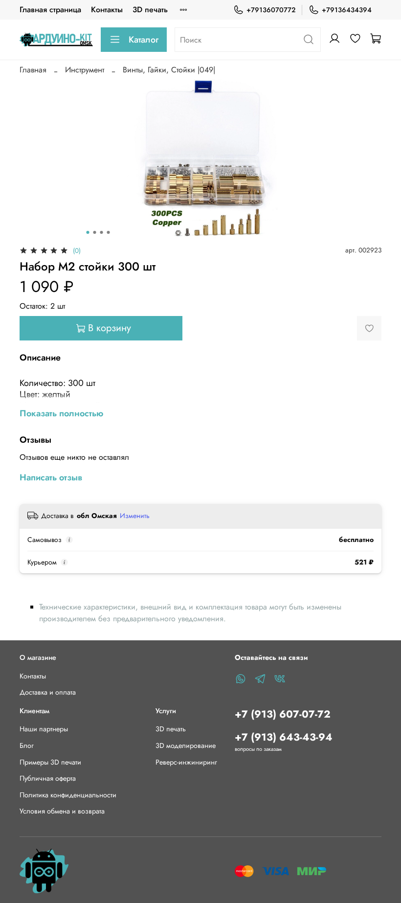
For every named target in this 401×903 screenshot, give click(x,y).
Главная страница (50, 9)
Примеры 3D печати (50, 762)
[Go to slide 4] (108, 232)
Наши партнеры (44, 729)
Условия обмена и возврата (62, 811)
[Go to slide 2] (94, 232)
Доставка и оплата (48, 692)
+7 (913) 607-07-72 (283, 714)
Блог (27, 745)
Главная (33, 69)
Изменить (135, 515)
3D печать (150, 9)
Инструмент (84, 69)
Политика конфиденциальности (68, 795)
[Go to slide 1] (88, 232)
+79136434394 (347, 10)
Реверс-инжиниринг (186, 762)
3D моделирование (186, 745)
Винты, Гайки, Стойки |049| (169, 69)
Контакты (107, 9)
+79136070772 (270, 10)
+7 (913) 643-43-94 (284, 737)
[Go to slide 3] (101, 232)
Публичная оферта (48, 778)
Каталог (143, 39)
